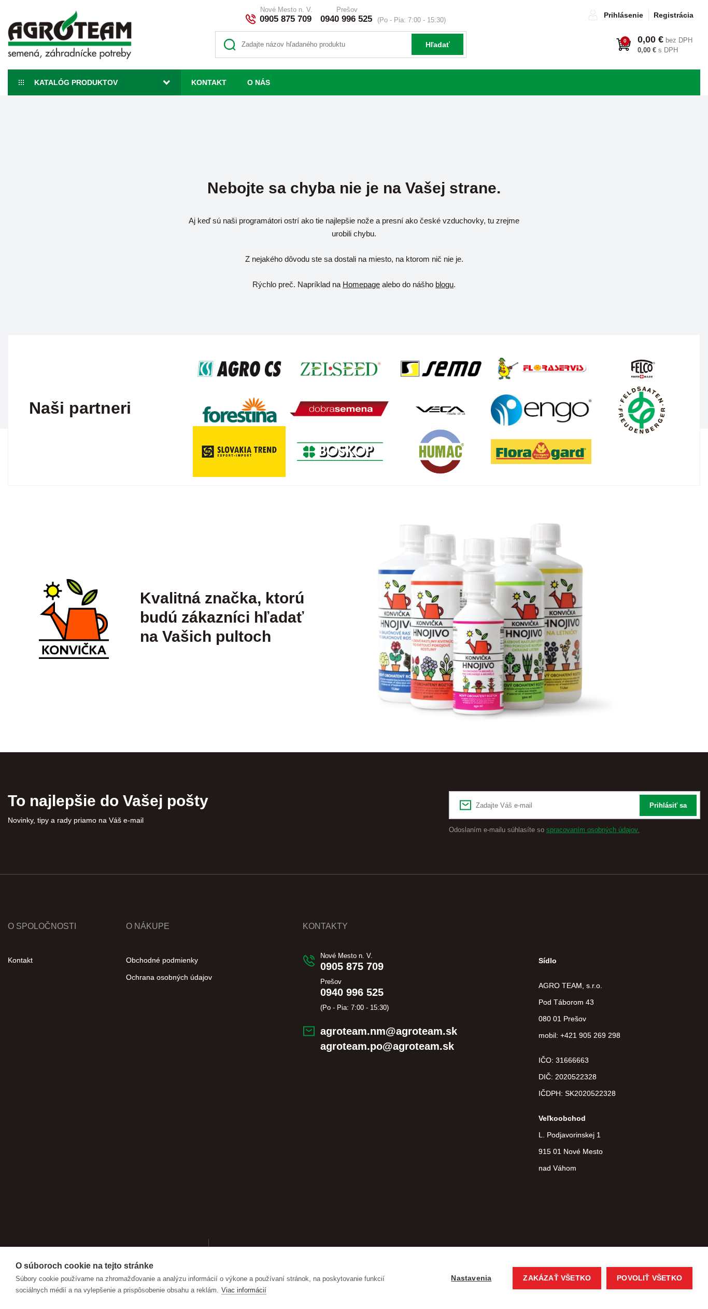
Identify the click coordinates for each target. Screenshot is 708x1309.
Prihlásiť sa (668, 805)
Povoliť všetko (649, 1278)
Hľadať (438, 44)
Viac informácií (243, 1290)
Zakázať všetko (557, 1278)
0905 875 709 (285, 19)
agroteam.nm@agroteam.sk (388, 1031)
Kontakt (208, 82)
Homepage (361, 284)
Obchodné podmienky (162, 960)
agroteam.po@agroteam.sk (387, 1046)
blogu (444, 284)
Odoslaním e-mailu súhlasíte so (544, 830)
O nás (258, 82)
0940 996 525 (346, 19)
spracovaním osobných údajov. (593, 830)
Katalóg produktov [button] (76, 82)
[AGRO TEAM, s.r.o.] (70, 34)
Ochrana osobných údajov (169, 977)
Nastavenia (471, 1278)
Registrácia (673, 15)
